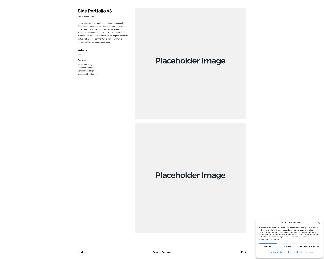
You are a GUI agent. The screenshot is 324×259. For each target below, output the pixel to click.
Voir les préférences (309, 246)
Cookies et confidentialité (275, 252)
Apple (80, 55)
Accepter (268, 246)
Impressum (309, 252)
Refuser (288, 246)
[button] (319, 222)
